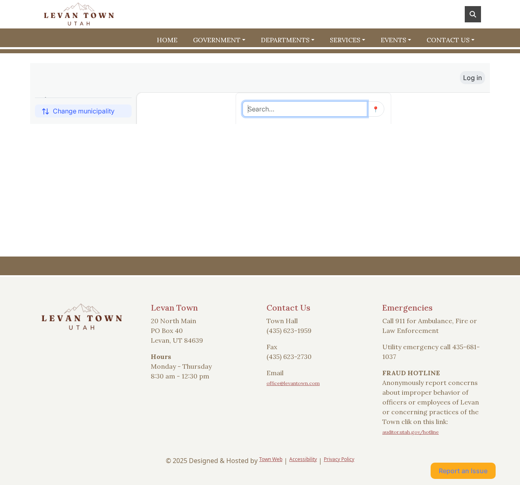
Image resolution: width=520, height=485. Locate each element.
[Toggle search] (473, 14)
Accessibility (303, 459)
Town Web (270, 459)
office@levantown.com (293, 383)
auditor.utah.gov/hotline (410, 432)
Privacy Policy (339, 459)
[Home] (78, 14)
